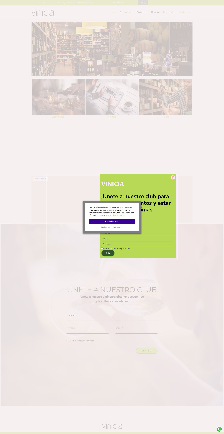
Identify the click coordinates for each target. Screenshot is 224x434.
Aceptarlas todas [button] (112, 221)
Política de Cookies (117, 215)
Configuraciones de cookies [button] (112, 227)
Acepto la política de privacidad (116, 248)
